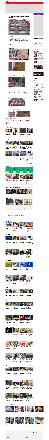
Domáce (6, 230)
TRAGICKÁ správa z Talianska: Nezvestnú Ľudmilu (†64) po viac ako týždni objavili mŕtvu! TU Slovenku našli (39, 97)
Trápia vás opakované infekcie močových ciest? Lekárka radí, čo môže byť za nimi (29, 268)
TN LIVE (7, 365)
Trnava (27, 231)
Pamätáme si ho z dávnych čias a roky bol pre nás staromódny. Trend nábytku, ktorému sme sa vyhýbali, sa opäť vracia (22, 387)
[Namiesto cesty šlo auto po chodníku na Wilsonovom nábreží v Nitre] (10, 202)
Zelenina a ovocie (21, 401)
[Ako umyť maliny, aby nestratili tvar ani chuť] (23, 343)
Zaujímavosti (8, 260)
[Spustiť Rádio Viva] (42, 14)
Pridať (28, 120)
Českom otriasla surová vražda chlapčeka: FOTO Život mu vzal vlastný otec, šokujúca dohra (29, 134)
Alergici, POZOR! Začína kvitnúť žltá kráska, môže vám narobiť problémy (8, 268)
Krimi (12, 136)
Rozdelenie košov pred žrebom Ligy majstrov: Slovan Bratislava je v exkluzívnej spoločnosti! (15, 308)
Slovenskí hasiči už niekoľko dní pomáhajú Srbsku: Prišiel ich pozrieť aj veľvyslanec (9, 228)
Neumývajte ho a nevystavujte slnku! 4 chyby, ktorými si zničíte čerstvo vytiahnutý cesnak (15, 399)
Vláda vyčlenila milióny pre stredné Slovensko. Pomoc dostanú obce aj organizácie (22, 373)
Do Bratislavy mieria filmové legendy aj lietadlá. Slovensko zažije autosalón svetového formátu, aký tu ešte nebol (23, 322)
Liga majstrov (7, 310)
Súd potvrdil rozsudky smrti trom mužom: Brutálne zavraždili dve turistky (8, 134)
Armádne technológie (28, 362)
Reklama (17, 432)
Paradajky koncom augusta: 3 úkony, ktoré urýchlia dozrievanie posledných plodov (8, 399)
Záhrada (6, 401)
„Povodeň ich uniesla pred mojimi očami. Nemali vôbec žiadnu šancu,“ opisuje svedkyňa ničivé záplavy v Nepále (15, 373)
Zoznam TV (8, 198)
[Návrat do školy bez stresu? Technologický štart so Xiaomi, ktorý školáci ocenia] (29, 277)
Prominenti (8, 248)
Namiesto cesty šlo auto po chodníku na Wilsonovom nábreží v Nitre (10, 207)
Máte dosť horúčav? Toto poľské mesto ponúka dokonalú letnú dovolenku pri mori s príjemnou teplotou (15, 268)
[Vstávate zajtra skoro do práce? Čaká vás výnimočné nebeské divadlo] (9, 330)
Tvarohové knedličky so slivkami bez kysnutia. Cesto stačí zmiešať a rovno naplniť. (15, 347)
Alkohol (13, 118)
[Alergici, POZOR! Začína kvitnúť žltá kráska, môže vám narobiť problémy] (9, 264)
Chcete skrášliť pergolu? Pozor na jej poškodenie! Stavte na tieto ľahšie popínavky (29, 399)
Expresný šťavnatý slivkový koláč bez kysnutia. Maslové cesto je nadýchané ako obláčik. (9, 347)
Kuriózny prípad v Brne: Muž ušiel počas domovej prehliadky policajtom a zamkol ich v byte (23, 134)
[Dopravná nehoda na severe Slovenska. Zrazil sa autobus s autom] (29, 369)
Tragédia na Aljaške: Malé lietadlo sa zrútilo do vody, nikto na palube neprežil (9, 242)
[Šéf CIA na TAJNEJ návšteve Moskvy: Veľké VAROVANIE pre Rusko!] (35, 100)
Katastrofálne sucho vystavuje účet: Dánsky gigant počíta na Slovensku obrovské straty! (22, 295)
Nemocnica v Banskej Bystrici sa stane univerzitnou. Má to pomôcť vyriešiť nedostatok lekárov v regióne (8, 373)
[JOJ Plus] (34, 85)
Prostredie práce (27, 336)
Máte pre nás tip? (26, 438)
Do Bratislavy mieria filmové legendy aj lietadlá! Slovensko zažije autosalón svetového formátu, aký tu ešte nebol (23, 181)
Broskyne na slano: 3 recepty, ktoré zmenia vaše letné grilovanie (29, 347)
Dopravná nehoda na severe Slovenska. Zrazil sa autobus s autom (29, 373)
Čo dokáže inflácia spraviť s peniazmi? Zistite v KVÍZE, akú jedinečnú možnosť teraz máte (9, 180)
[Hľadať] (43, 3)
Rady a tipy (27, 348)
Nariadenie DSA (8, 438)
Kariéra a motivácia (10, 327)
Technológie (8, 352)
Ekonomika (8, 287)
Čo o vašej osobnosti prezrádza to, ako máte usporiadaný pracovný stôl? (29, 334)
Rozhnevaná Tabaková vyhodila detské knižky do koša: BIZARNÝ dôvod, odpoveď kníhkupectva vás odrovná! (40, 94)
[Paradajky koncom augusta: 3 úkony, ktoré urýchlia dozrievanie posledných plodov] (9, 395)
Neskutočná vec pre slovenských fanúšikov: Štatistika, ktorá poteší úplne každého (15, 180)
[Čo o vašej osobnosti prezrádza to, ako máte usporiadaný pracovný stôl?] (29, 330)
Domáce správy (9, 221)
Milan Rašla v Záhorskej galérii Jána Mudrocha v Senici (27, 207)
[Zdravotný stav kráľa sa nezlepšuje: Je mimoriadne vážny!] (15, 238)
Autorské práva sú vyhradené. (36, 434)
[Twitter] (36, 432)
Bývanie (7, 378)
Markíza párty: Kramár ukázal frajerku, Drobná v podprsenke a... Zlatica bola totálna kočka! (29, 255)
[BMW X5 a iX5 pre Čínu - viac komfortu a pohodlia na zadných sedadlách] (15, 317)
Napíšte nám (8, 437)
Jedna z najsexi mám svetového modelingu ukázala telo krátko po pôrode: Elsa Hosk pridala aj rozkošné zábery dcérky (40, 74)
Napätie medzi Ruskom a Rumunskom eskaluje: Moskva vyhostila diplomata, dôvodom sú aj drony (29, 242)
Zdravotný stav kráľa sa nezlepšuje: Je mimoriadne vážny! (12, 213)
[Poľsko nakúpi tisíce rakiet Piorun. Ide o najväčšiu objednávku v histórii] (9, 355)
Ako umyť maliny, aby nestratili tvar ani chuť (22, 347)
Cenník (16, 436)
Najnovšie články (8, 211)
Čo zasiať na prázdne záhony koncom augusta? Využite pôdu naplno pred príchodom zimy (23, 399)
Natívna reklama (17, 438)
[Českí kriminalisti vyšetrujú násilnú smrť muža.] (11, 114)
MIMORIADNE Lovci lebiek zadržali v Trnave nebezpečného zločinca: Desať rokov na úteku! (15, 134)
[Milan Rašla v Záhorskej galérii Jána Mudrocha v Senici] (28, 202)
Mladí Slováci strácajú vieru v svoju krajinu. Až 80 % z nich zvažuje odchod (29, 295)
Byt (16, 118)
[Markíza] (34, 78)
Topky (12, 13)
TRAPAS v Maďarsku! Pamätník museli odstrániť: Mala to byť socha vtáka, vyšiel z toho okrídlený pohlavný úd (39, 91)
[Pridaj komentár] (6, 116)
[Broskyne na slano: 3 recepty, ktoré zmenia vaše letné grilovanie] (29, 343)
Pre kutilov (8, 391)
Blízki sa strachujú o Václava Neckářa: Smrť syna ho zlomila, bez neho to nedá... (23, 255)
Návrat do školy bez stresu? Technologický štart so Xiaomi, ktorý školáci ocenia (29, 281)
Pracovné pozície (8, 166)
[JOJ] (34, 80)
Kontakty (25, 432)
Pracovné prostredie (14, 336)
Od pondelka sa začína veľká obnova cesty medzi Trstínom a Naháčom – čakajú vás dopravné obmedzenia (29, 229)
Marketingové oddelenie (26, 437)
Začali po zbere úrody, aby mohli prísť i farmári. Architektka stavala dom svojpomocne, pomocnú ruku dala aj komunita (29, 387)
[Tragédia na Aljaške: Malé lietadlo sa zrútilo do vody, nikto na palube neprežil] (9, 238)
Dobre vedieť (7, 182)
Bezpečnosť (13, 362)
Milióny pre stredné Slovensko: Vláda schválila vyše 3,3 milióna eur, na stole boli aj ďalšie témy (15, 229)
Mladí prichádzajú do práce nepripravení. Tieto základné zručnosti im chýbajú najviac (15, 334)
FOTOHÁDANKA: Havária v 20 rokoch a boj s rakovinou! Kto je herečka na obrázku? (15, 215)
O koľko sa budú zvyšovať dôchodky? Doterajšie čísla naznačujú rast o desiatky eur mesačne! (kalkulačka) (9, 295)
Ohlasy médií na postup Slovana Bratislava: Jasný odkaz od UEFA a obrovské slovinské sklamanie (8, 308)
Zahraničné (14, 13)
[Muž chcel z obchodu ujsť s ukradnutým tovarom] (19, 202)
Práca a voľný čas (7, 336)
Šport (7, 300)
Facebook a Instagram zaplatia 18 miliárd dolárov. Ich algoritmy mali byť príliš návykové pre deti (22, 360)
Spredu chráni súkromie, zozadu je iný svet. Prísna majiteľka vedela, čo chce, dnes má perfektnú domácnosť (9, 387)
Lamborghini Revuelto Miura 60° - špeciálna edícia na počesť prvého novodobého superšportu (9, 321)
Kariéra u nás (8, 436)
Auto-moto (8, 313)
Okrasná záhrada (27, 401)
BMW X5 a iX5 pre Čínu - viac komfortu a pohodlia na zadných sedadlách (15, 321)
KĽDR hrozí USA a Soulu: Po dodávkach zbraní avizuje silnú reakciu (22, 242)
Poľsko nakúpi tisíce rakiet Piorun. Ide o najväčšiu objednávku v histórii (8, 359)
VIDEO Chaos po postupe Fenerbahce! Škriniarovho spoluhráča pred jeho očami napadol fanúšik (29, 308)
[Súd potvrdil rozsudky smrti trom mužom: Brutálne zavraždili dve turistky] (9, 130)
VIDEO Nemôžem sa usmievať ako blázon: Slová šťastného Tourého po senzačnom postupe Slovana (22, 308)
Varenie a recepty (9, 340)
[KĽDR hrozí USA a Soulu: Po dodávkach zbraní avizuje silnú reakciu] (23, 238)
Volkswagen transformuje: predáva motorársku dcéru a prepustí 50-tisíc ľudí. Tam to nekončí (29, 322)
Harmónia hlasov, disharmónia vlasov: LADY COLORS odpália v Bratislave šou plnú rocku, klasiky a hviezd (29, 181)
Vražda (15, 118)
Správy (24, 208)
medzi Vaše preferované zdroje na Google (16, 120)
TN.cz (24, 75)
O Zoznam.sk (8, 432)
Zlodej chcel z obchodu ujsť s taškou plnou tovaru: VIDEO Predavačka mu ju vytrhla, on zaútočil (17, 218)
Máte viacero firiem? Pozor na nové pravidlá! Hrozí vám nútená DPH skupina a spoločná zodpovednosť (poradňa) (15, 295)
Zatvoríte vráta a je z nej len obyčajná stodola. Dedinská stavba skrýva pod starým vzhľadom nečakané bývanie (15, 387)
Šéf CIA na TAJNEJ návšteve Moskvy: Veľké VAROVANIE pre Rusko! (40, 100)
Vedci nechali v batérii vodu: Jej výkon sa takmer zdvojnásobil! (23, 268)
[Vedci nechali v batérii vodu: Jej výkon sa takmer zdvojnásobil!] (23, 264)
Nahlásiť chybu (10, 122)
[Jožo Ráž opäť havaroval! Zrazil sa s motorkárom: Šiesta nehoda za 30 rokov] (15, 251)
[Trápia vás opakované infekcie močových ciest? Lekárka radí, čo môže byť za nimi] (29, 264)
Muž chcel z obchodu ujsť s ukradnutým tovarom (19, 206)
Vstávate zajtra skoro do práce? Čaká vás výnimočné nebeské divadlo (8, 334)
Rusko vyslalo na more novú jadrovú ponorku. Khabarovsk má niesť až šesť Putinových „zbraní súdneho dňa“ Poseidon (29, 360)
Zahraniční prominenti (14, 243)
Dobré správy (8, 274)
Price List (16, 437)
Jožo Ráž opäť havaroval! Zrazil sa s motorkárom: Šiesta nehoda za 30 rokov (15, 255)
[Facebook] (33, 432)
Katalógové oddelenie (26, 436)
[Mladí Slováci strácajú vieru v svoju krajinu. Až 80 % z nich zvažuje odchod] (29, 291)
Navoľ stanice (35, 87)
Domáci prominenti (14, 257)
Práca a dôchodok (21, 336)
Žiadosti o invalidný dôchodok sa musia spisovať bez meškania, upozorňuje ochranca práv (23, 334)
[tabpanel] (39, 44)
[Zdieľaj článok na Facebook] (6, 118)
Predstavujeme (7, 323)
